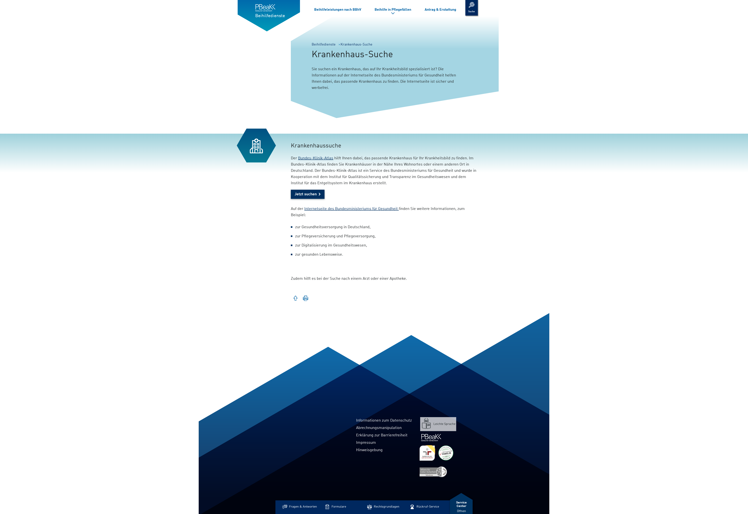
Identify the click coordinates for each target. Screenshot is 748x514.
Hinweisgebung (369, 450)
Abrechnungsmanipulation (379, 428)
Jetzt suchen (306, 194)
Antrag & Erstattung (440, 9)
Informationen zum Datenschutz (384, 421)
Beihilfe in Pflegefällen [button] (393, 9)
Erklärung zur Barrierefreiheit (382, 435)
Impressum (366, 443)
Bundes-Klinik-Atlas (315, 158)
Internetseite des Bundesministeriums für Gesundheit (351, 209)
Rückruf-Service (427, 506)
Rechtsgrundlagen (386, 506)
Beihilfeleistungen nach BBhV (337, 9)
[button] (305, 299)
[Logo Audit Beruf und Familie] (427, 453)
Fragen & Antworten (303, 506)
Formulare (339, 506)
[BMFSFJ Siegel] (446, 453)
